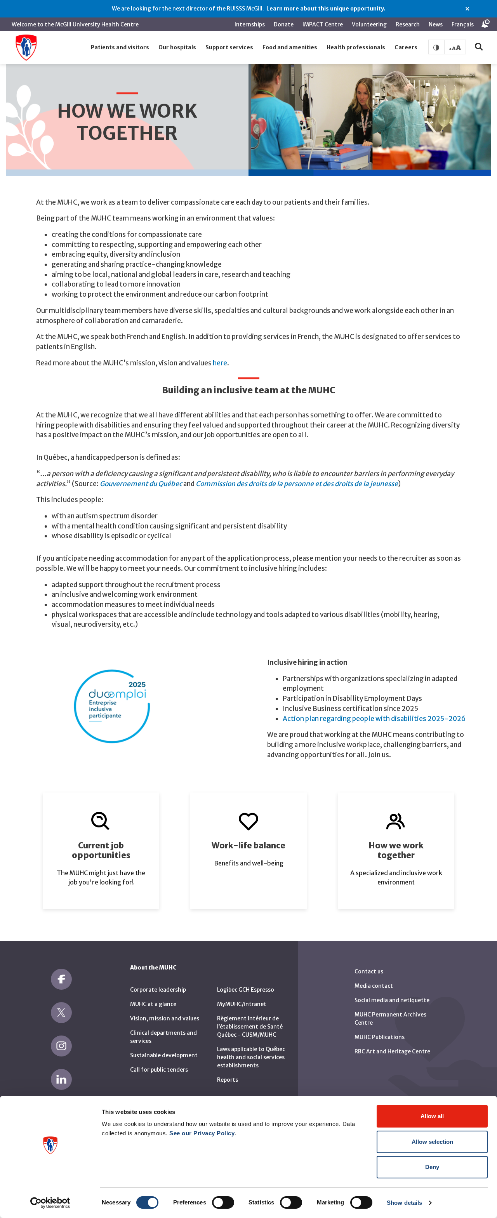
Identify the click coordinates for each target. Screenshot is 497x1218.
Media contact (374, 985)
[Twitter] (61, 1012)
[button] (120, 48)
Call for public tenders (159, 1069)
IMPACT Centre (322, 24)
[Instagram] (61, 1046)
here (220, 363)
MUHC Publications (380, 1037)
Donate (284, 24)
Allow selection (432, 1141)
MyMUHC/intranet (241, 1004)
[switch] (223, 1202)
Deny (432, 1167)
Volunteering (369, 24)
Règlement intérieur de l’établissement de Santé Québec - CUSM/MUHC (250, 1026)
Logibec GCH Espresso (245, 989)
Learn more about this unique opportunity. (325, 8)
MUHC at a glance (153, 1004)
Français (463, 24)
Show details (404, 1202)
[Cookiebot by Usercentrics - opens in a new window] (50, 1203)
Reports (227, 1079)
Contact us (369, 971)
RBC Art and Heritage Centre (392, 1051)
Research (408, 24)
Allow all (432, 1116)
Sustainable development (164, 1055)
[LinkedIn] (61, 1079)
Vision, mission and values (164, 1018)
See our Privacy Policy (202, 1133)
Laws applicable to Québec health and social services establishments (251, 1057)
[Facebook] (61, 979)
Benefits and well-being (248, 863)
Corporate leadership (158, 989)
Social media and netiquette (392, 1000)
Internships (250, 24)
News (436, 24)
